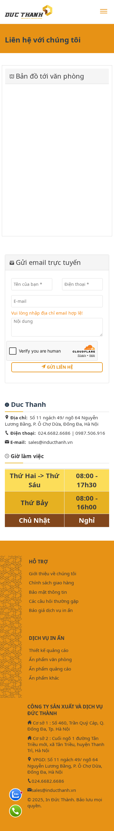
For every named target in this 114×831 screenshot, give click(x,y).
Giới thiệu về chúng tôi (52, 573)
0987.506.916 (90, 433)
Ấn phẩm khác (44, 678)
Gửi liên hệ (59, 367)
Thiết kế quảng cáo (48, 650)
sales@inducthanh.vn (50, 442)
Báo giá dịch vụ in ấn (51, 610)
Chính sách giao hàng (51, 582)
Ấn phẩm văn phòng (50, 659)
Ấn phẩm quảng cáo (50, 669)
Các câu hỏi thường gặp (53, 601)
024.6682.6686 (54, 433)
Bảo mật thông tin (48, 592)
